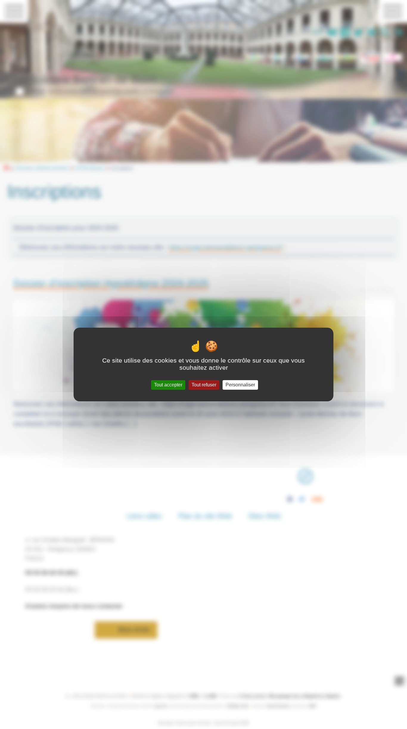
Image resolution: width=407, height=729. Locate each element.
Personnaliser (240, 384)
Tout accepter (168, 384)
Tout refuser (204, 384)
